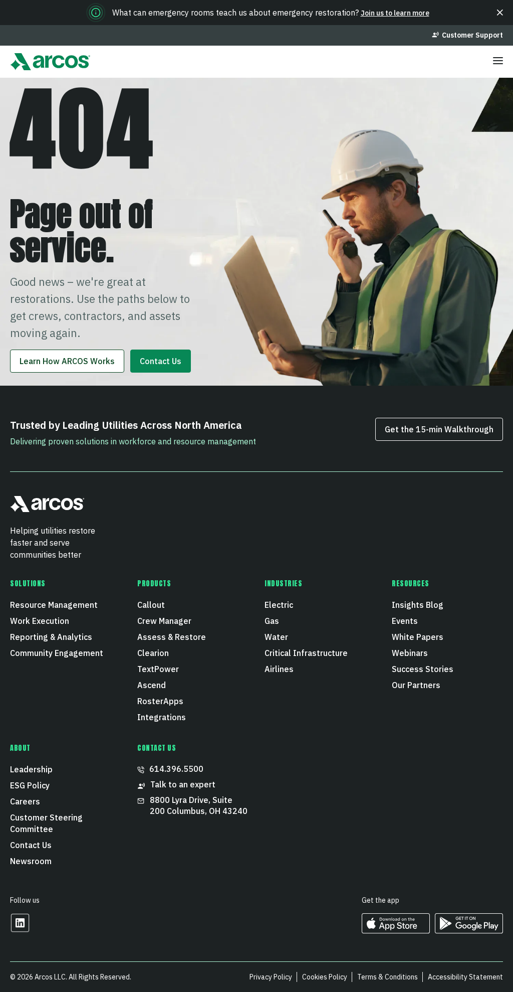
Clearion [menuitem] (153, 653)
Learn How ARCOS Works (67, 361)
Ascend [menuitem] (151, 685)
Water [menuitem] (276, 637)
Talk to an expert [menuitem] (182, 784)
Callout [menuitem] (151, 605)
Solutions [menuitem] (28, 584)
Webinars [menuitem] (410, 653)
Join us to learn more (395, 13)
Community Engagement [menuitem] (56, 653)
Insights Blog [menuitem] (417, 605)
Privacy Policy (270, 976)
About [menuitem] (20, 748)
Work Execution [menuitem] (39, 621)
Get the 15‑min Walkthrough (439, 429)
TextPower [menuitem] (158, 669)
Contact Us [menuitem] (31, 845)
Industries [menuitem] (284, 584)
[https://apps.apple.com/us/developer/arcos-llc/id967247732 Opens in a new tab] (396, 930)
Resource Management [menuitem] (54, 605)
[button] (500, 13)
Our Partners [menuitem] (416, 685)
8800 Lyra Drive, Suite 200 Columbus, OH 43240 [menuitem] (198, 805)
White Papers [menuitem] (417, 637)
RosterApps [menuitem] (160, 701)
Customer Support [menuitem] (472, 35)
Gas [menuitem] (272, 621)
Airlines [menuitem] (279, 669)
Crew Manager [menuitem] (164, 621)
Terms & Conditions (387, 976)
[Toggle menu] (498, 62)
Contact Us (160, 361)
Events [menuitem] (405, 621)
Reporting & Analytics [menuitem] (51, 637)
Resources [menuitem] (410, 584)
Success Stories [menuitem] (422, 669)
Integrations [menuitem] (161, 717)
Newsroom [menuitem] (31, 861)
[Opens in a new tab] (20, 929)
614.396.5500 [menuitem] (176, 769)
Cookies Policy (324, 976)
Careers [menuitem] (25, 801)
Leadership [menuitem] (31, 769)
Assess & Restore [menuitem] (171, 637)
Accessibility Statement (465, 976)
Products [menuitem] (154, 584)
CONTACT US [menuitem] (156, 748)
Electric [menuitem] (279, 605)
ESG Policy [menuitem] (30, 785)
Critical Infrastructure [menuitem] (306, 653)
